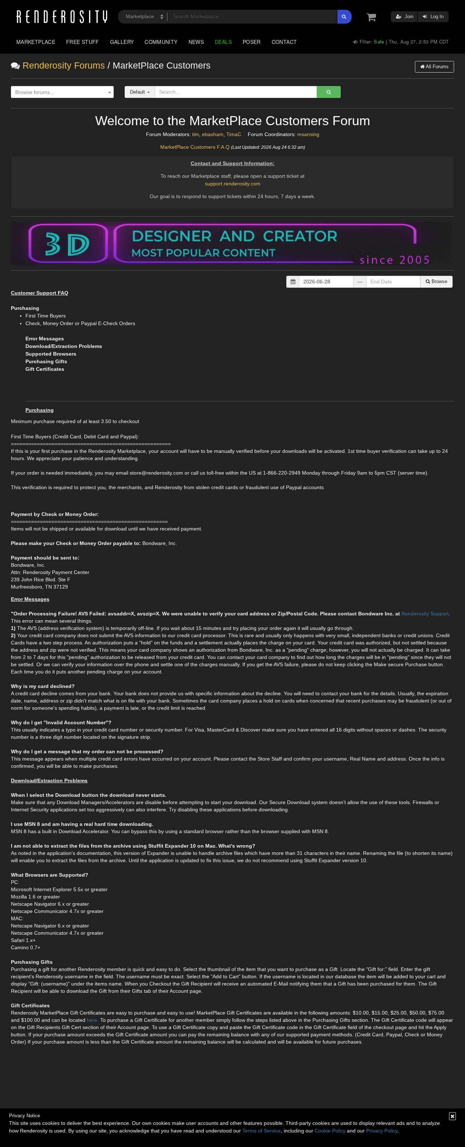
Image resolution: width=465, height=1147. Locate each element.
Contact (284, 41)
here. (93, 1020)
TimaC (233, 134)
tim (195, 134)
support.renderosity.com (232, 184)
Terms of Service (261, 1131)
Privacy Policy (381, 1131)
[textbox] (60, 92)
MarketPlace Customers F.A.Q (195, 147)
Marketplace (35, 41)
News (196, 41)
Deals (223, 41)
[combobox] (62, 92)
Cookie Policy (330, 1131)
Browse (438, 281)
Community (161, 41)
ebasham (212, 134)
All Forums (437, 66)
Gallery (122, 41)
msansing (308, 134)
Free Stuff (82, 41)
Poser (252, 41)
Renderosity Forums (64, 65)
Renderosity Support (425, 613)
